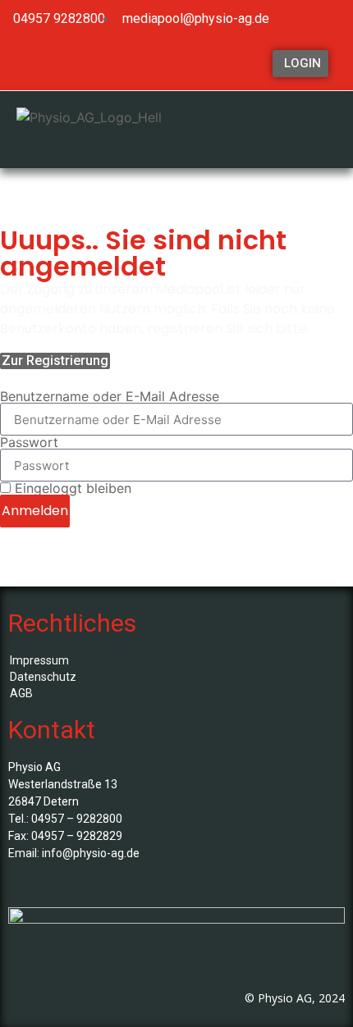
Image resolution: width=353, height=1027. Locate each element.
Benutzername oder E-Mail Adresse (109, 396)
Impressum (39, 660)
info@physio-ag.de (91, 853)
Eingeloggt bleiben (71, 488)
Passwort (29, 442)
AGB (21, 693)
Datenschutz (43, 676)
